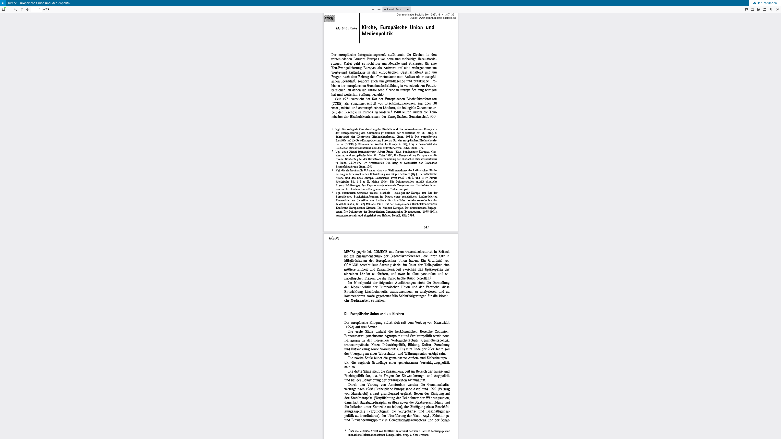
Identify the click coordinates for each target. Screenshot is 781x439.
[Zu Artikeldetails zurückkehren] (3, 3)
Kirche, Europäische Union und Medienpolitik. (39, 3)
